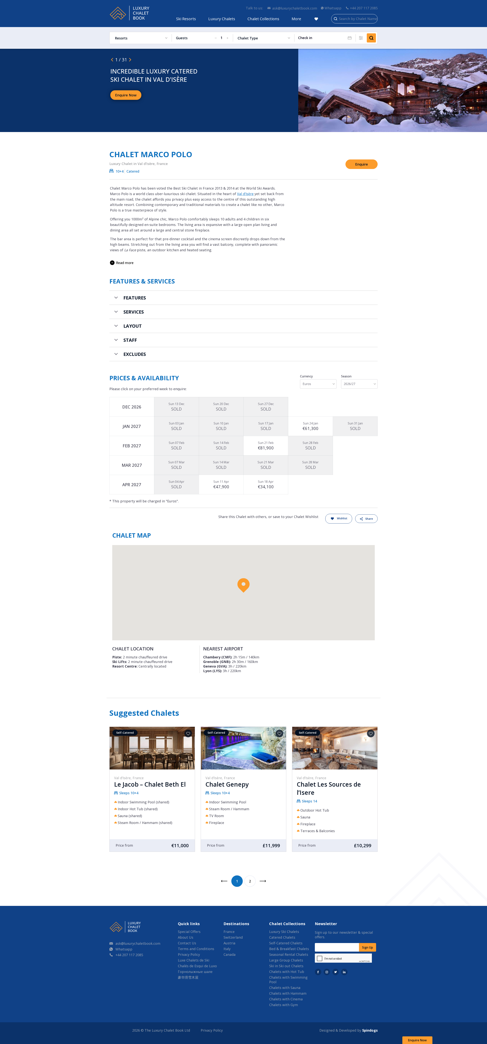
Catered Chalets (282, 937)
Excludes (134, 354)
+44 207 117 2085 (364, 8)
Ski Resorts (186, 18)
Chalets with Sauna (284, 987)
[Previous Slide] (112, 60)
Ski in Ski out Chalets (286, 966)
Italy (227, 948)
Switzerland (233, 937)
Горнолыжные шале (195, 971)
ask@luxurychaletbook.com (294, 8)
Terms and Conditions (196, 948)
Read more (125, 262)
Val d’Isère (245, 193)
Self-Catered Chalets (285, 943)
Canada (230, 954)
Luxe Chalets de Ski (193, 960)
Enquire (361, 164)
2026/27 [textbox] (349, 384)
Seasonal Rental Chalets (288, 954)
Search (371, 37)
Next (263, 881)
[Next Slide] (130, 60)
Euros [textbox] (307, 384)
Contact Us (187, 943)
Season (346, 376)
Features (134, 298)
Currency (306, 376)
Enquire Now (417, 1040)
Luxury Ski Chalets (284, 931)
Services (133, 312)
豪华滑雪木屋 (188, 977)
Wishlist (342, 518)
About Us (185, 937)
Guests (182, 38)
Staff (130, 340)
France (229, 931)
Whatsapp (333, 8)
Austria (229, 943)
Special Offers (189, 931)
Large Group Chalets (286, 960)
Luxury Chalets (221, 18)
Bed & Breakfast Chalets (289, 948)
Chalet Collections (263, 18)
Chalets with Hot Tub (286, 971)
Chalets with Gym (283, 1004)
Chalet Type (248, 38)
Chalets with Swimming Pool (288, 979)
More (296, 18)
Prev (224, 881)
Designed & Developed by (348, 1030)
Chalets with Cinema (286, 999)
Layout (132, 326)
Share (369, 518)
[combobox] (318, 384)
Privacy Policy (189, 954)
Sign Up (367, 947)
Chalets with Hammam (287, 993)
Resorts (121, 38)
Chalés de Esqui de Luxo (197, 966)
